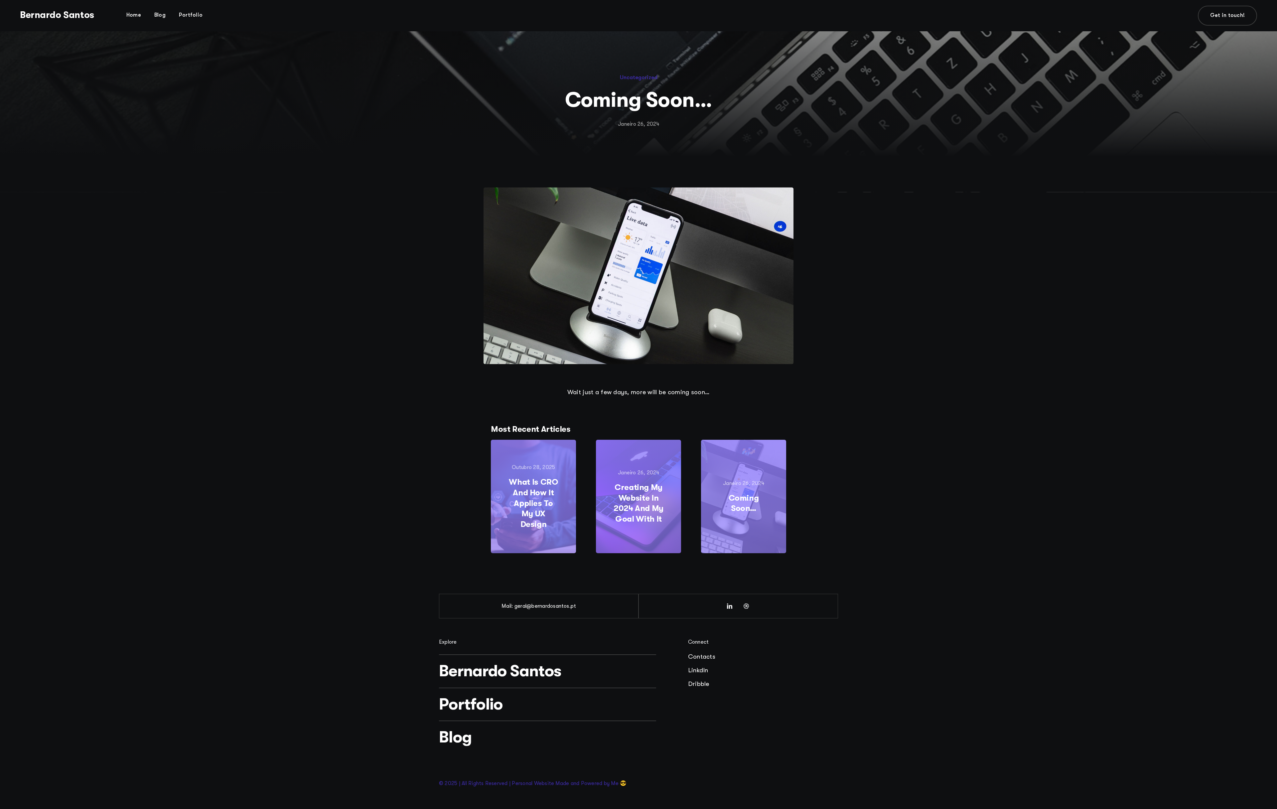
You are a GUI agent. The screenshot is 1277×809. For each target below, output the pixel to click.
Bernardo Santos (57, 15)
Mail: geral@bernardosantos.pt (538, 606)
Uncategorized (638, 77)
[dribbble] (746, 606)
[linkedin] (730, 606)
